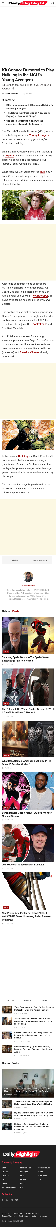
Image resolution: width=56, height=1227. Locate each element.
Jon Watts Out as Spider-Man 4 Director (23, 864)
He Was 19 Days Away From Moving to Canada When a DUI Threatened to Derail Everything (32, 1127)
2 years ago (8, 664)
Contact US (17, 1213)
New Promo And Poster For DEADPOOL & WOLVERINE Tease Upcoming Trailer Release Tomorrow (26, 916)
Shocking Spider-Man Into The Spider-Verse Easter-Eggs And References (25, 658)
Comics (5, 1175)
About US (5, 1213)
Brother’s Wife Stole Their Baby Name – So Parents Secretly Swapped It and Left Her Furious (33, 1035)
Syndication (23, 1216)
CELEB (5, 1171)
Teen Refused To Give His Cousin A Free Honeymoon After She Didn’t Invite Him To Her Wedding (33, 1021)
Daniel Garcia (11, 93)
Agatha (9, 155)
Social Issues (44, 1167)
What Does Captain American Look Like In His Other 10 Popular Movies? (26, 762)
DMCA (34, 1216)
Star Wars (42, 1175)
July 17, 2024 (27, 93)
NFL (22, 1187)
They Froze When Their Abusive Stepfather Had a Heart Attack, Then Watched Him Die (33, 1102)
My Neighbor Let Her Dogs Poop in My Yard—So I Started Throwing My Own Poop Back (33, 1114)
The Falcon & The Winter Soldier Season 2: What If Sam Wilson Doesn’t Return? (28, 710)
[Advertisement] (28, 38)
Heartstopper (40, 295)
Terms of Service (8, 1216)
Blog (4, 1167)
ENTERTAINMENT (9, 1187)
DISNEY (5, 1183)
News (22, 1183)
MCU (6, 652)
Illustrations (25, 1167)
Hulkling (23, 456)
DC (3, 1179)
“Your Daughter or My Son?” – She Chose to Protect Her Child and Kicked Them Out (34, 1008)
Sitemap (43, 1216)
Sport (40, 1171)
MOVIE (6, 755)
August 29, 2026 (11, 1095)
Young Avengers (39, 135)
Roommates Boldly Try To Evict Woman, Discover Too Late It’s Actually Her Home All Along (34, 1049)
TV (39, 1179)
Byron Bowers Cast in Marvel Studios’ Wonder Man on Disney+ (27, 814)
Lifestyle (24, 1171)
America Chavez (29, 352)
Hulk (42, 172)
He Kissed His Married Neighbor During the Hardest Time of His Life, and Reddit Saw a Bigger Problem (27, 1090)
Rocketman (39, 324)
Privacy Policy (31, 1213)
